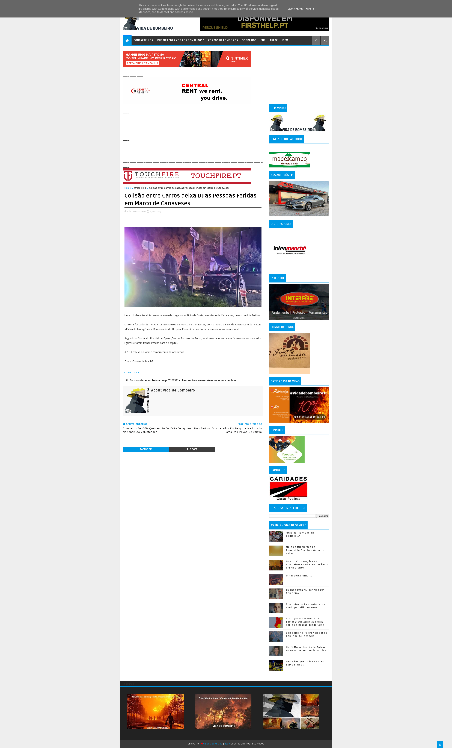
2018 (227, 744)
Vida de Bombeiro (212, 744)
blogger (192, 449)
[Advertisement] (187, 122)
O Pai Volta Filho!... (299, 575)
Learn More (295, 8)
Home (127, 187)
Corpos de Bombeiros (223, 40)
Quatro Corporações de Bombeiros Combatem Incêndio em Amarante (307, 564)
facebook (146, 449)
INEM (285, 40)
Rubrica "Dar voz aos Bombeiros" (180, 40)
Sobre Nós (249, 40)
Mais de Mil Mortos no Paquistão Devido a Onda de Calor (305, 550)
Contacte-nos (143, 40)
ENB (263, 40)
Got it (310, 8)
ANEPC (274, 40)
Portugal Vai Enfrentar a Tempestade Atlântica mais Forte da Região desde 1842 (305, 621)
